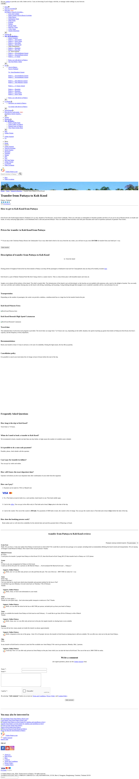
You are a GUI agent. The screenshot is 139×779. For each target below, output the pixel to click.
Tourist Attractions (13, 31)
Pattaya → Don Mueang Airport (18, 81)
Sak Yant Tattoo (9, 160)
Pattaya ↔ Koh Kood (14, 44)
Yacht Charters (9, 150)
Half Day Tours (13, 27)
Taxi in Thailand (13, 69)
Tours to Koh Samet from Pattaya (11, 727)
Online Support (9, 136)
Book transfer (5, 247)
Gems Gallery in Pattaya (15, 124)
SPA (6, 131)
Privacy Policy (51, 696)
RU (2, 187)
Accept (3, 3)
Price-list (9, 10)
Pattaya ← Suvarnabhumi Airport (18, 77)
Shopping (7, 119)
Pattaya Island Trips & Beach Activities (20, 15)
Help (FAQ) (8, 756)
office (12, 504)
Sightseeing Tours (13, 19)
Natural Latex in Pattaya (15, 126)
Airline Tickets (9, 133)
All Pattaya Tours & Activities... (14, 12)
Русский (4, 770)
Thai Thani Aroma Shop (15, 128)
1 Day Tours (12, 29)
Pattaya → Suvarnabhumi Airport (18, 53)
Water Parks (12, 20)
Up (5, 138)
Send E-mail (4, 739)
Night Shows (12, 17)
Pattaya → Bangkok (14, 48)
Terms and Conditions (39, 696)
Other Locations (9, 165)
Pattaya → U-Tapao (14, 56)
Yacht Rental (8, 110)
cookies (7, 1)
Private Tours (12, 25)
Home (6, 7)
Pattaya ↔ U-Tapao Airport (16, 86)
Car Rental (8, 101)
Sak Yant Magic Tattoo (15, 61)
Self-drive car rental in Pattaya (17, 103)
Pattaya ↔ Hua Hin (14, 50)
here (105, 268)
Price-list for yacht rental (14, 112)
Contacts (7, 759)
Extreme (10, 22)
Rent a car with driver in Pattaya (18, 60)
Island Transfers (13, 38)
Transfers (7, 34)
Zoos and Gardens (13, 14)
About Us (7, 754)
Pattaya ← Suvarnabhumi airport (18, 55)
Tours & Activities (10, 8)
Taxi (6, 65)
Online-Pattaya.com (11, 171)
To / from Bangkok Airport (16, 72)
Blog (6, 177)
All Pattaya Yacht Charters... (13, 114)
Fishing (10, 24)
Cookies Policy (62, 696)
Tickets (7, 117)
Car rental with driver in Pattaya (17, 106)
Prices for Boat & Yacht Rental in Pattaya (13, 730)
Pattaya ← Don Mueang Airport (18, 82)
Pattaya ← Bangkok (14, 91)
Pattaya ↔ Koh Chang (15, 41)
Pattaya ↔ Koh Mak (14, 43)
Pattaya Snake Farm (14, 122)
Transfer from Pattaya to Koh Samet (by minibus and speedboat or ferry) (22, 724)
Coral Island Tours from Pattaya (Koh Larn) (14, 720)
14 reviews (6, 204)
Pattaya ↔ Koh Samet (15, 39)
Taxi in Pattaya (12, 67)
